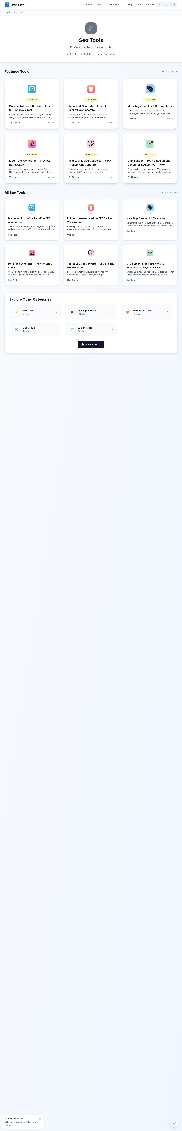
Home (89, 4)
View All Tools (93, 344)
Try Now (13, 122)
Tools (99, 4)
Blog (130, 4)
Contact (150, 4)
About (139, 4)
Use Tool (12, 235)
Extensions (115, 4)
